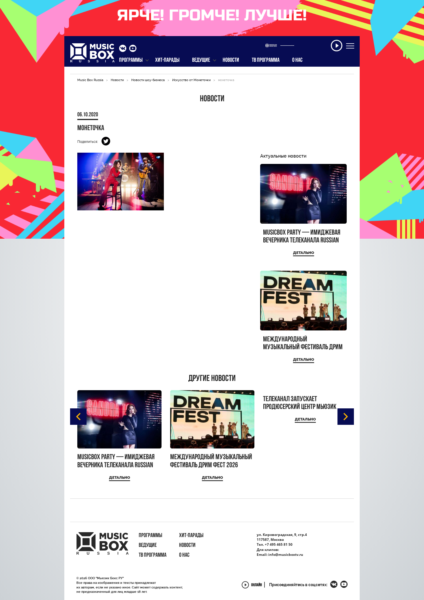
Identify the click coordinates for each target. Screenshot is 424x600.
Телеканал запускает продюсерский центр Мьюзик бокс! (299, 403)
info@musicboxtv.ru (285, 554)
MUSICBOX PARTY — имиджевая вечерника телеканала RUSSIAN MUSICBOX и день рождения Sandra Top (301, 236)
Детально (303, 253)
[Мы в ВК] (122, 49)
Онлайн (256, 585)
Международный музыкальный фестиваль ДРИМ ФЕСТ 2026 (303, 343)
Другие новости (212, 379)
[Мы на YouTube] (132, 49)
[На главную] (92, 54)
